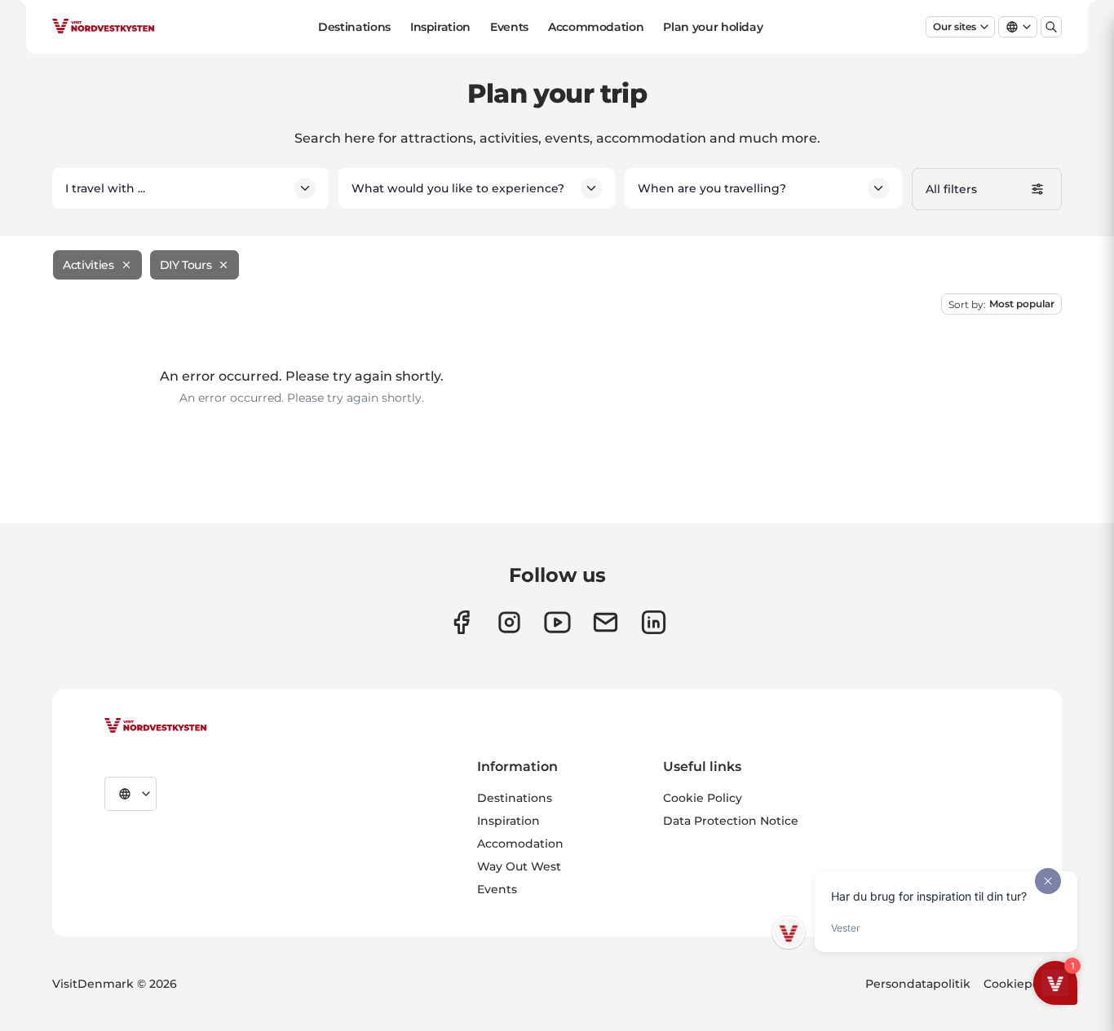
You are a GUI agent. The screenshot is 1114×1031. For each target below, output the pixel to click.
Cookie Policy (702, 798)
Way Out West (519, 866)
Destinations (354, 27)
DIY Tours (186, 265)
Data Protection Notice (730, 820)
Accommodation (595, 27)
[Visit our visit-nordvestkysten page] (653, 622)
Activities (88, 265)
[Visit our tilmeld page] (605, 622)
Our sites (954, 26)
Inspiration (440, 27)
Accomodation (520, 843)
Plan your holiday (713, 27)
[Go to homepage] (103, 27)
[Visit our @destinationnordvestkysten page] (557, 622)
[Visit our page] (461, 622)
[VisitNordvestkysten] (155, 726)
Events (509, 27)
